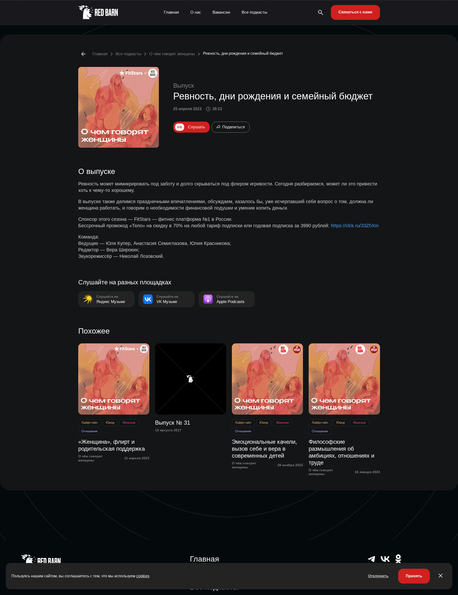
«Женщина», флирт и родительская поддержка (111, 445)
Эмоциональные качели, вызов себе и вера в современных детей (264, 448)
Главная (171, 12)
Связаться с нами (355, 12)
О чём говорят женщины (172, 54)
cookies (142, 576)
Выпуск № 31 (172, 422)
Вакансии (221, 12)
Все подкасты (254, 12)
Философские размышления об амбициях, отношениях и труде (341, 451)
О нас (195, 12)
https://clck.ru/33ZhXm (355, 225)
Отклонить (378, 576)
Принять (414, 576)
